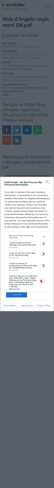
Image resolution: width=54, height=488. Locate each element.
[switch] (42, 243)
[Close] (48, 182)
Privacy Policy (44, 305)
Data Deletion (10, 305)
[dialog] (27, 244)
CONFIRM (16, 295)
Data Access (27, 305)
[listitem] (27, 236)
